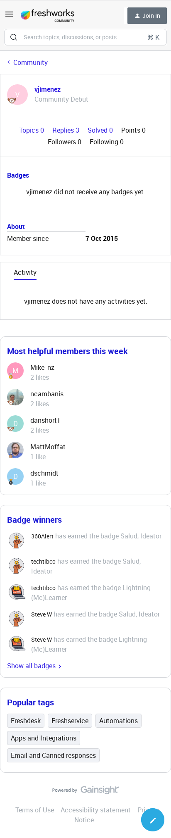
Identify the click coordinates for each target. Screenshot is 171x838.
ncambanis (47, 393)
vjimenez (47, 89)
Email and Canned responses (53, 755)
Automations (118, 720)
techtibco (43, 561)
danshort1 (45, 420)
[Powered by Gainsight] (85, 792)
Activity (25, 272)
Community (30, 62)
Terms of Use (34, 809)
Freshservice (69, 720)
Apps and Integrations (43, 738)
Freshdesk (26, 720)
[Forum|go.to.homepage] (47, 15)
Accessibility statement (96, 809)
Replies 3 (66, 130)
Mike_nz (42, 367)
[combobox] (85, 37)
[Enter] (13, 37)
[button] (9, 16)
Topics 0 (32, 130)
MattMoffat (48, 446)
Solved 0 (101, 130)
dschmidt (44, 473)
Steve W (41, 614)
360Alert (42, 536)
